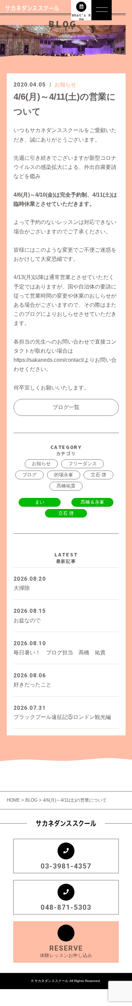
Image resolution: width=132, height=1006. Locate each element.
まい (39, 502)
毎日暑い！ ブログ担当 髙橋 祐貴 (60, 647)
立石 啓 (98, 474)
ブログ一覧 (66, 407)
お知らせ (65, 84)
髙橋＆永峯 (92, 502)
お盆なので (30, 615)
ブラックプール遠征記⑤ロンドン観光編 (62, 712)
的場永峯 (63, 474)
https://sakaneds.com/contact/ (49, 360)
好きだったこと (32, 679)
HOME (14, 800)
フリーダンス (82, 463)
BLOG (31, 800)
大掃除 (30, 583)
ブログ (29, 474)
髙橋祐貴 (66, 485)
